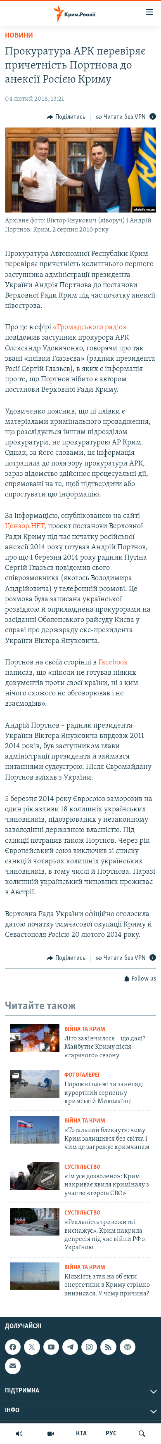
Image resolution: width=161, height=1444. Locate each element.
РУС (111, 1433)
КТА (81, 1433)
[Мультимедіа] (50, 1433)
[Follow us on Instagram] (89, 1347)
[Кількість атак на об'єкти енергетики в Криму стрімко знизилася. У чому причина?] (34, 1276)
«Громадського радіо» (90, 327)
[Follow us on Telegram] (70, 1347)
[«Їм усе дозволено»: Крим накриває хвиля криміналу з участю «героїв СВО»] (34, 1176)
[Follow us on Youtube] (51, 1347)
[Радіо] (19, 1433)
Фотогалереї (81, 1075)
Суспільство (82, 1167)
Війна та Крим (84, 1029)
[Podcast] (127, 1347)
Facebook (113, 662)
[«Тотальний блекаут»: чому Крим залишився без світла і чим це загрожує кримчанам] (34, 1130)
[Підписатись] (13, 1366)
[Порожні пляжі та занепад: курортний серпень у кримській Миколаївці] (34, 1084)
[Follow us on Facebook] (13, 1347)
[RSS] (108, 1347)
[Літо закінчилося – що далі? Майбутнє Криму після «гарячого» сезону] (34, 1038)
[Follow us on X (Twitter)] (32, 1347)
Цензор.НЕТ (24, 526)
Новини (19, 36)
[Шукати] (142, 1433)
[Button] (66, 117)
